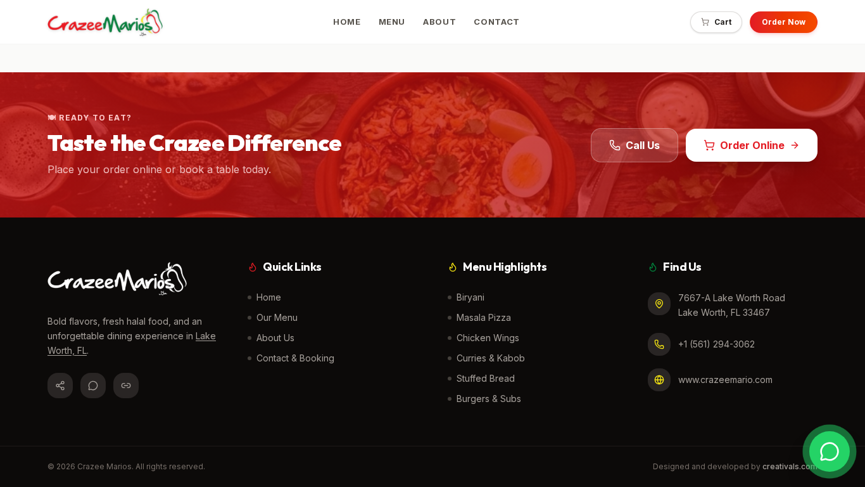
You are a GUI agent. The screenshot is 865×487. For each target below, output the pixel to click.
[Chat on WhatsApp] (829, 451)
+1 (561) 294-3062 (716, 344)
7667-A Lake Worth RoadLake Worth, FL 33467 (731, 305)
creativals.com (790, 466)
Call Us (643, 145)
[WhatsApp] (93, 385)
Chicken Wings (488, 337)
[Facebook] (60, 385)
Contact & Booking (295, 358)
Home (268, 297)
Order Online (752, 145)
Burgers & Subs (489, 398)
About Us (275, 337)
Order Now (783, 22)
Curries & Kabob (491, 358)
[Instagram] (126, 385)
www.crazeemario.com (725, 379)
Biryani (470, 297)
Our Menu (277, 317)
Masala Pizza (484, 317)
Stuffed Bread (486, 378)
